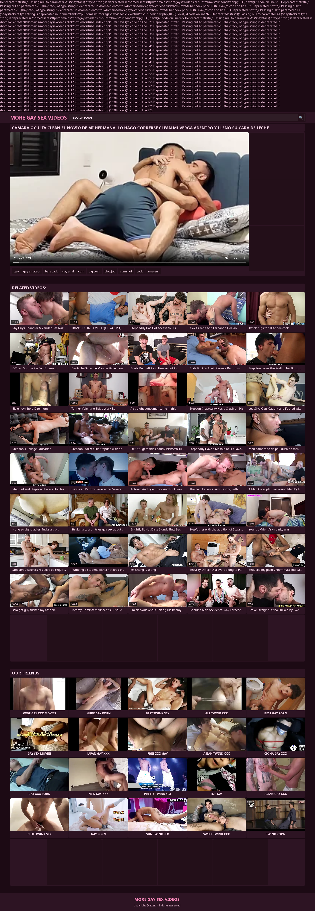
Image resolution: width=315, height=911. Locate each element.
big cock (94, 271)
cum (81, 271)
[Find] (301, 117)
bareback (51, 271)
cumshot (126, 271)
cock (140, 271)
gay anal (68, 271)
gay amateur (32, 271)
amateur (153, 271)
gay (16, 271)
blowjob (110, 271)
